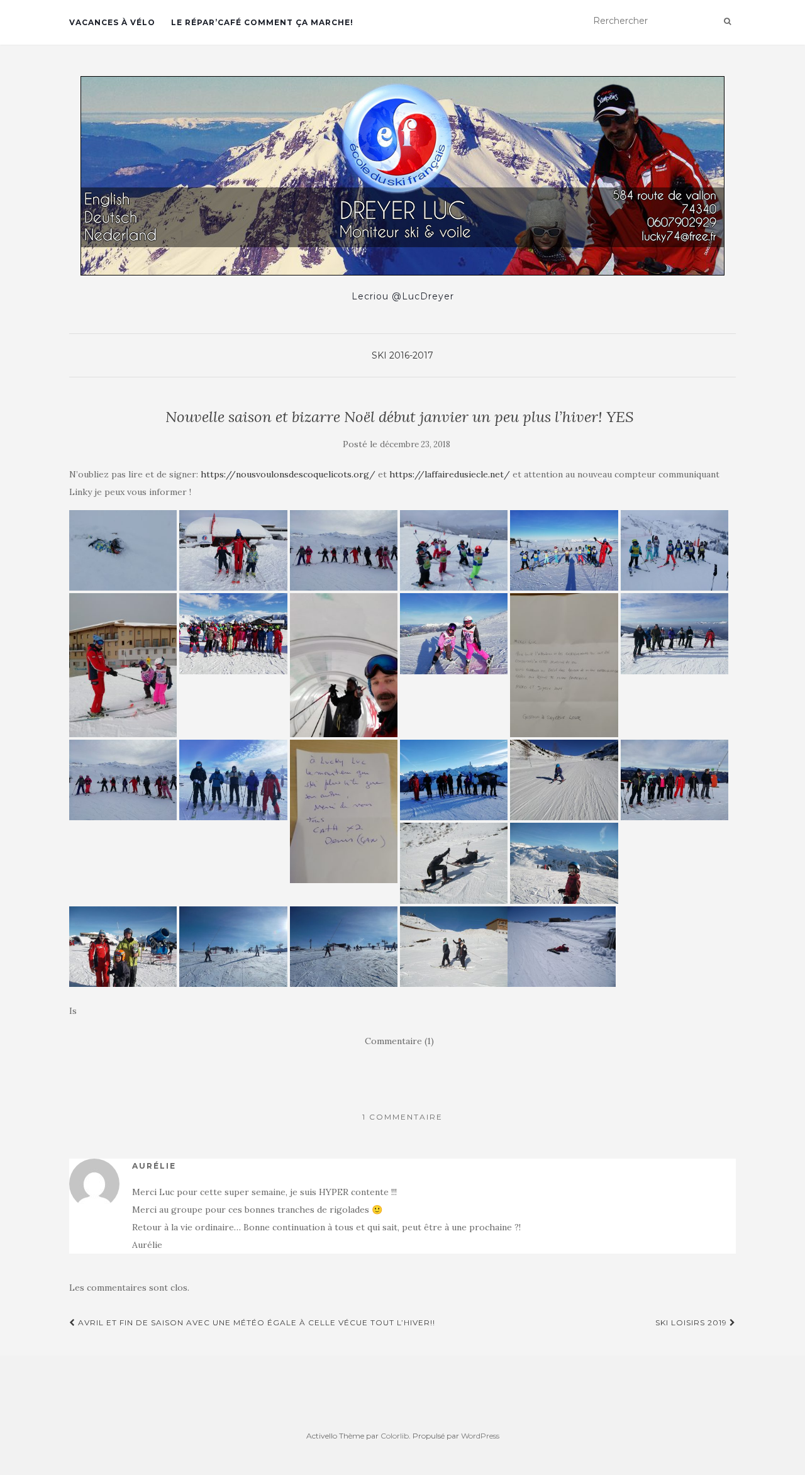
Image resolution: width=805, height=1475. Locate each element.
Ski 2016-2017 (402, 355)
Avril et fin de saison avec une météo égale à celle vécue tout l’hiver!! (255, 1322)
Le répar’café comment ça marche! (262, 22)
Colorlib (394, 1435)
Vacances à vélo (112, 22)
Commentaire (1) (399, 1041)
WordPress (480, 1435)
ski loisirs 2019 (692, 1322)
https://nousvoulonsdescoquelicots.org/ (288, 474)
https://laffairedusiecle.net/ (449, 474)
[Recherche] (727, 21)
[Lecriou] (402, 176)
